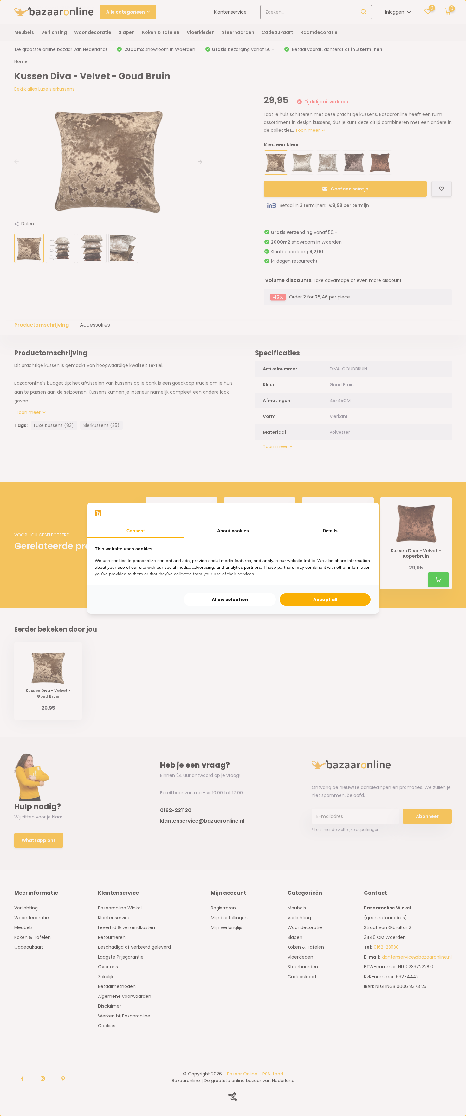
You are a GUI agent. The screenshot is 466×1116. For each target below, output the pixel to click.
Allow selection (230, 599)
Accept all (325, 599)
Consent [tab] (135, 530)
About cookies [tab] (233, 530)
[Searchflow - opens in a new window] (363, 513)
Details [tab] (330, 530)
